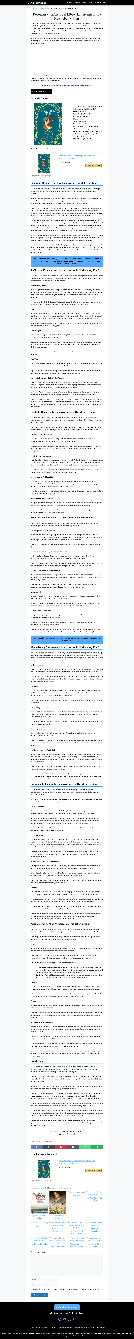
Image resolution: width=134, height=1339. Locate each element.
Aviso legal (52, 1327)
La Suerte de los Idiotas (94, 1245)
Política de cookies (80, 1327)
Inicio (32, 8)
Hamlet (39, 1226)
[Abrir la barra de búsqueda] (104, 3)
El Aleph (76, 1195)
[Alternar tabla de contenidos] (48, 91)
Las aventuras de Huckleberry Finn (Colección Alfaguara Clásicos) (77, 157)
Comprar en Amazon (94, 165)
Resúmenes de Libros (43, 8)
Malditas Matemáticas (95, 1229)
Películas (77, 2)
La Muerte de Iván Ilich (95, 1199)
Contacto (91, 1327)
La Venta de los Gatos (58, 1216)
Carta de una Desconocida (57, 1229)
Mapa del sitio (100, 1327)
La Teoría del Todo (39, 1244)
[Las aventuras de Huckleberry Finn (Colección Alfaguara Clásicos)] (43, 163)
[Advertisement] (67, 59)
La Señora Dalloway (58, 1246)
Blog (84, 2)
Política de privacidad (65, 1327)
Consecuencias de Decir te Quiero (76, 1232)
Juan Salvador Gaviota (39, 1216)
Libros (69, 2)
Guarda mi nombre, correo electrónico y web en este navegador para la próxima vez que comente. (66, 1289)
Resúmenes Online (37, 2)
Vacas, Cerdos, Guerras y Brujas (76, 1245)
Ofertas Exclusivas (95, 2)
